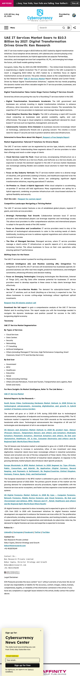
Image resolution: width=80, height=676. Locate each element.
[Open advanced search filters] (68, 27)
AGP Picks (6, 3)
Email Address (12, 656)
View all (75, 3)
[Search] (63, 27)
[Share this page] (74, 28)
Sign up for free (22, 665)
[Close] (41, 631)
